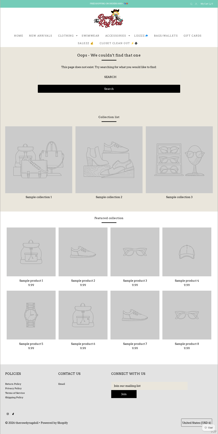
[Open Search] (191, 4)
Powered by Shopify (54, 423)
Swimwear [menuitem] (90, 35)
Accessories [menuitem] (115, 35)
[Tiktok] (13, 414)
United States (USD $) (196, 423)
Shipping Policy (14, 397)
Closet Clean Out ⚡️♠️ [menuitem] (119, 43)
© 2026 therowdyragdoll (21, 423)
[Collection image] (39, 191)
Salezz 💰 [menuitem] (86, 43)
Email (61, 384)
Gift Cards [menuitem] (193, 35)
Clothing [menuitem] (66, 35)
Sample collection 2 (109, 197)
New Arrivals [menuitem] (40, 35)
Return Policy (13, 384)
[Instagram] (8, 414)
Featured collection (109, 218)
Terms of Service (15, 393)
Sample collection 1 (39, 197)
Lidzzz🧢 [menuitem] (141, 35)
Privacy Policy (13, 388)
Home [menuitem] (18, 35)
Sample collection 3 (179, 197)
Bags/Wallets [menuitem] (166, 35)
